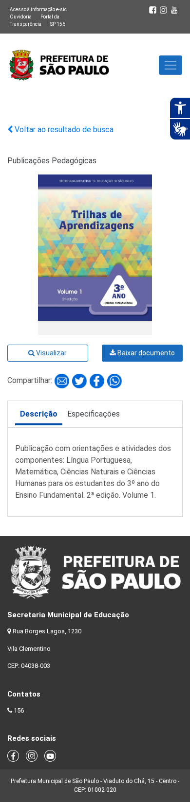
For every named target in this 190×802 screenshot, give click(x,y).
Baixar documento (145, 353)
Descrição (38, 413)
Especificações (93, 413)
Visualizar (51, 353)
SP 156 (57, 24)
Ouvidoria (21, 16)
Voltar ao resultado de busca (63, 129)
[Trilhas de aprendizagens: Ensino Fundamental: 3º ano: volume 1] (63, 380)
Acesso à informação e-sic (38, 9)
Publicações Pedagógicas (51, 160)
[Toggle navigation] (170, 65)
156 (19, 710)
